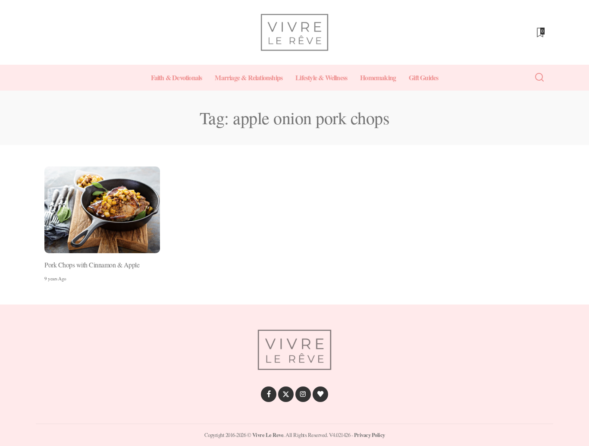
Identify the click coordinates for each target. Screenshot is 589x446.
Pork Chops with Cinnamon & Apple (91, 264)
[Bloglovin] (320, 394)
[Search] (539, 78)
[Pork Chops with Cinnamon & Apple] (102, 209)
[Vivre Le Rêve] (294, 32)
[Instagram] (303, 394)
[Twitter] (286, 394)
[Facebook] (268, 394)
